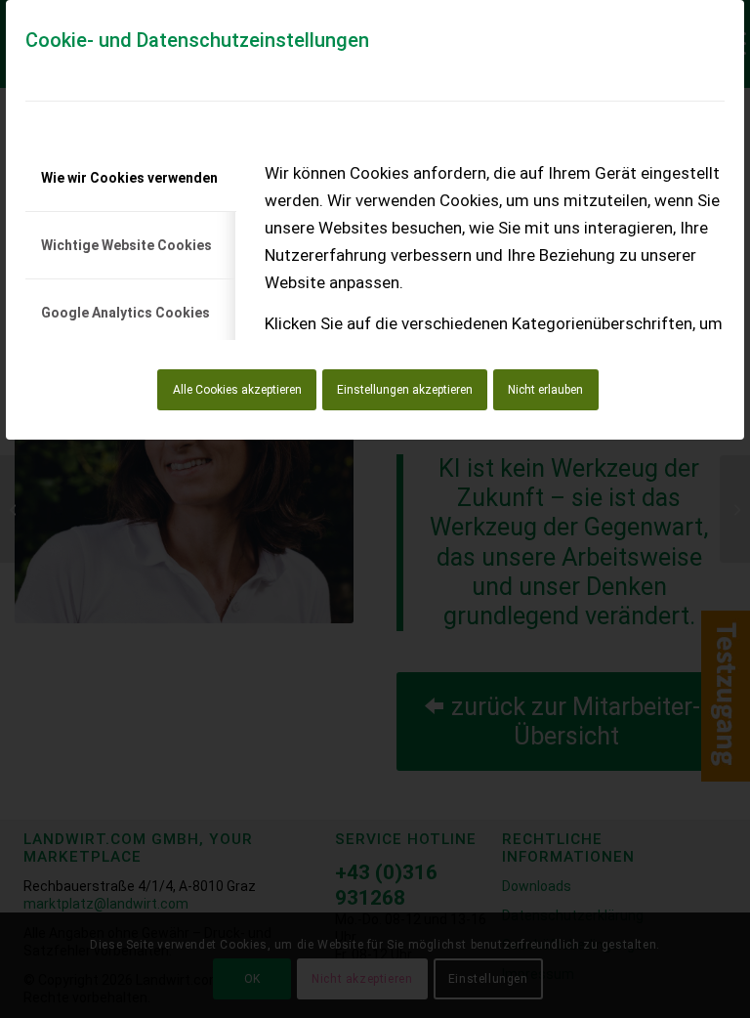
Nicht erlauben (545, 390)
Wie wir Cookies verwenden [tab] (129, 178)
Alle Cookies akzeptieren (237, 390)
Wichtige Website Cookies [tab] (126, 245)
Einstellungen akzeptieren (405, 390)
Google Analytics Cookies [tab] (125, 312)
